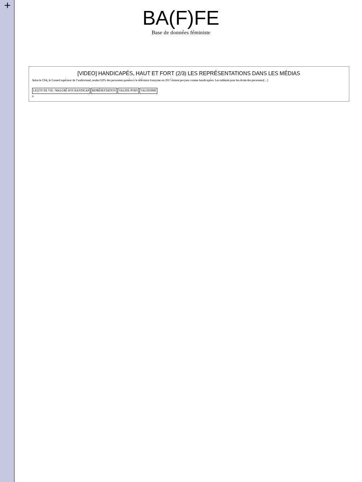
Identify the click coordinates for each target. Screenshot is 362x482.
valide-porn (128, 90)
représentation (104, 90)
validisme (148, 90)
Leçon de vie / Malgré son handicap (61, 90)
